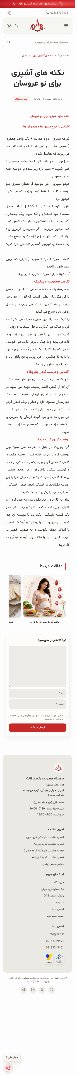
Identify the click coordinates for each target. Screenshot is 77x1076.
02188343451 (55, 948)
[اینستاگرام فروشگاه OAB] (33, 989)
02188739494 (55, 941)
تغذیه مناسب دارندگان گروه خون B (44, 837)
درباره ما (59, 902)
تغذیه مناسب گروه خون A (49, 844)
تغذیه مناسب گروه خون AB (48, 857)
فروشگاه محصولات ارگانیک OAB (45, 779)
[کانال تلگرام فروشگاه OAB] (24, 989)
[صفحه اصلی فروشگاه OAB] (37, 26)
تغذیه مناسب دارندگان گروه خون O (43, 851)
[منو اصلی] (66, 26)
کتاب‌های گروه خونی (52, 889)
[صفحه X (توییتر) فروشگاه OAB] (42, 989)
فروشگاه (59, 882)
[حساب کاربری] (16, 25)
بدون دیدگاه (21, 99)
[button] (8, 1067)
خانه (66, 55)
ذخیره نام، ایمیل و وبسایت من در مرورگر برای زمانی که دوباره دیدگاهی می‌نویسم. (36, 717)
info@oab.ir (56, 934)
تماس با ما (58, 909)
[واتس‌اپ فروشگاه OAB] (52, 989)
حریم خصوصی (55, 916)
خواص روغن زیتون (53, 864)
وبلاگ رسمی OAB (54, 896)
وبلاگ (59, 55)
